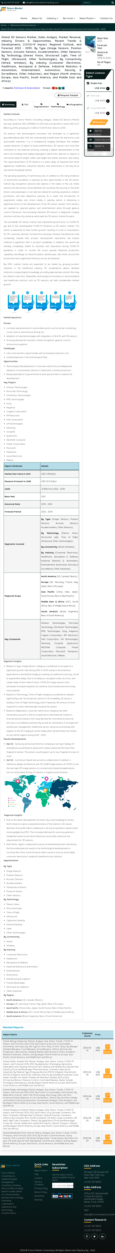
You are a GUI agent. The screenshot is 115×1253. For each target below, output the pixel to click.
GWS (92, 1250)
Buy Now (100, 122)
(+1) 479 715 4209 (11, 2)
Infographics (75, 104)
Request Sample (69, 95)
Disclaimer (39, 1196)
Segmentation (41, 106)
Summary (9, 104)
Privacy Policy (41, 1188)
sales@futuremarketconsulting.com (42, 2)
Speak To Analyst (95, 148)
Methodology (58, 106)
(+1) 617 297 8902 (92, 1181)
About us (37, 18)
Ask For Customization (94, 132)
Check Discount (102, 139)
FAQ (36, 1174)
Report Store (40, 1170)
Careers (38, 1178)
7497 (86, 1210)
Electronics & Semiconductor (23, 25)
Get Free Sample (107, 1049)
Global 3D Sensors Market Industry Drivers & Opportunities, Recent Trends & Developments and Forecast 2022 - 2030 (53, 29)
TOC (26, 104)
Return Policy (40, 1192)
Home (23, 18)
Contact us (106, 18)
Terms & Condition (39, 1183)
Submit (70, 1185)
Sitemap (38, 1199)
